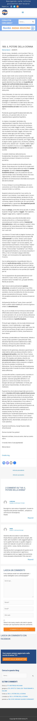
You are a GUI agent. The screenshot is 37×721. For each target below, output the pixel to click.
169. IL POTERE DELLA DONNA (17, 693)
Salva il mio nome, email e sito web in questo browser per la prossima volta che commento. (18, 623)
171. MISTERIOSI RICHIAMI (14, 685)
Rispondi (30, 518)
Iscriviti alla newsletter (14, 659)
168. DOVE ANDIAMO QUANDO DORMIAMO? (21, 699)
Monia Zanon (6, 50)
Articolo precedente (18, 470)
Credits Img (5, 455)
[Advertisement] (19, 481)
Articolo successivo (18, 475)
